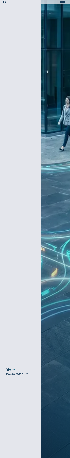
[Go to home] (5, 2)
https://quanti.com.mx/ (9, 382)
